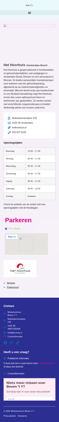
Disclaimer (22, 416)
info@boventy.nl (46, 363)
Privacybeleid (10, 416)
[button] (29, 12)
